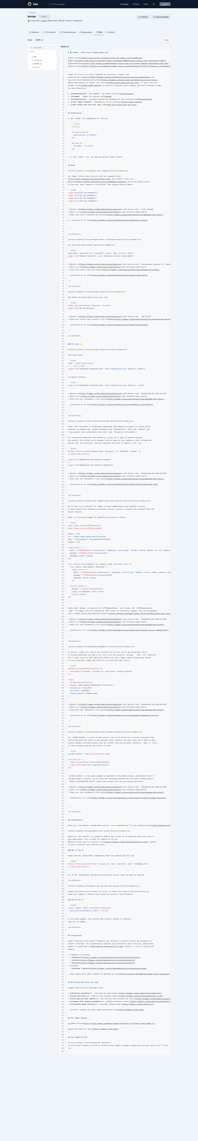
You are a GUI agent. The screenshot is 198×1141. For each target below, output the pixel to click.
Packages (124, 4)
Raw (167, 40)
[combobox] (71, 4)
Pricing (136, 4)
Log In (165, 4)
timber (32, 16)
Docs (146, 4)
